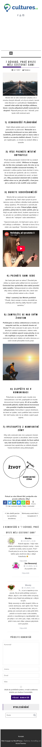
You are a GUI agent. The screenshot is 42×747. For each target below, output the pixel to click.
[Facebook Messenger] (19, 503)
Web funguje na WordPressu (12, 741)
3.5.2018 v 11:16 (31, 566)
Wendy (28, 585)
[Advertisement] (21, 35)
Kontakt (21, 736)
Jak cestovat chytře (14, 506)
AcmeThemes (21, 743)
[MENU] (11, 53)
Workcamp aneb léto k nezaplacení (30, 514)
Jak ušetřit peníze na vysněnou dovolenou (12, 515)
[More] (28, 503)
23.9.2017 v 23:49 (29, 541)
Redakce (27, 70)
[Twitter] (10, 503)
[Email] (14, 503)
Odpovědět (23, 561)
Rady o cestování (28, 506)
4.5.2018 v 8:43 (29, 588)
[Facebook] (5, 503)
